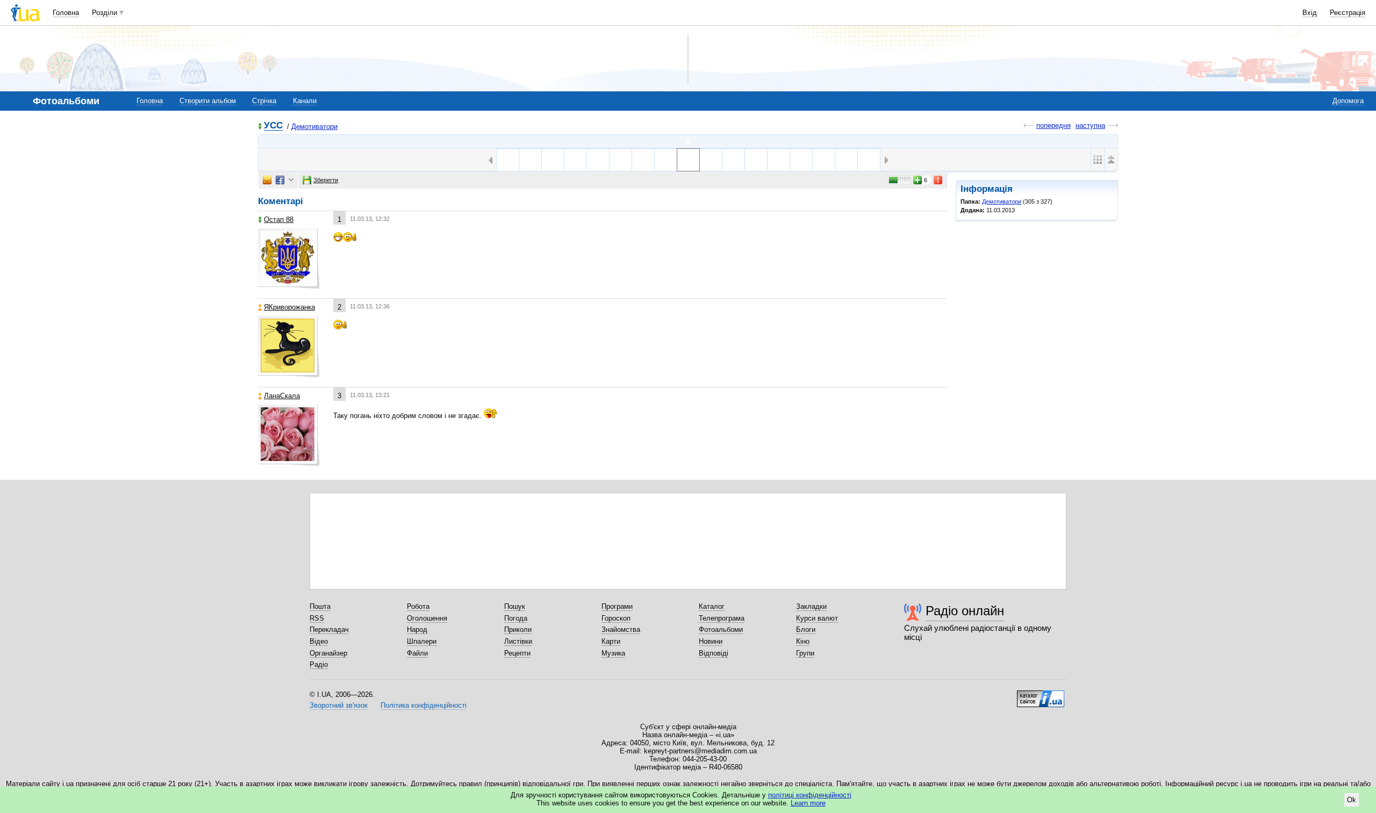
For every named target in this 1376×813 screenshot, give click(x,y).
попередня (1053, 125)
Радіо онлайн (965, 610)
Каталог (712, 606)
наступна (1090, 125)
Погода (515, 618)
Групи (805, 653)
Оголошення (427, 618)
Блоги (805, 629)
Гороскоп (615, 618)
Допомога (1348, 101)
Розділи (104, 13)
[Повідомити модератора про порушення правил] (938, 180)
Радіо (319, 664)
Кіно (802, 641)
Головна (66, 13)
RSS (317, 618)
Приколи (518, 629)
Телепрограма (721, 618)
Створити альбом (208, 101)
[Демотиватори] (688, 141)
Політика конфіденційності (424, 705)
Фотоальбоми (721, 629)
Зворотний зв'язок (339, 705)
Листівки (518, 641)
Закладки (811, 606)
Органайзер (328, 653)
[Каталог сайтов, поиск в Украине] (1040, 694)
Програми (617, 606)
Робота (418, 606)
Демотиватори (314, 127)
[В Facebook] (280, 180)
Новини (710, 641)
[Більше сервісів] (291, 180)
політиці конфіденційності (809, 795)
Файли (417, 653)
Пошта (320, 606)
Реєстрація (1347, 13)
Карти (610, 641)
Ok (1351, 800)
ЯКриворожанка (289, 307)
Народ (417, 629)
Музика (613, 653)
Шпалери (421, 641)
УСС (273, 126)
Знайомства (620, 629)
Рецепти (517, 653)
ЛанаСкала (282, 396)
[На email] (267, 180)
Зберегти (325, 180)
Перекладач (329, 629)
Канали (305, 101)
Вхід (1309, 13)
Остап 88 (278, 219)
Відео (319, 641)
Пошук (514, 606)
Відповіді (713, 653)
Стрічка (264, 101)
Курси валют (817, 618)
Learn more (808, 803)
